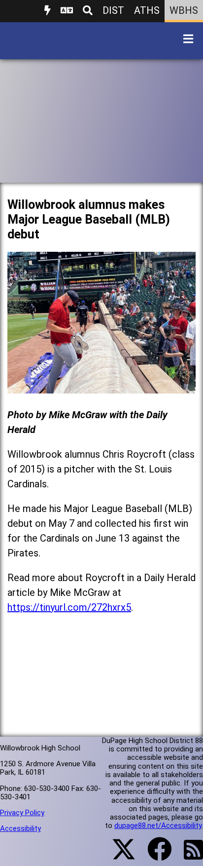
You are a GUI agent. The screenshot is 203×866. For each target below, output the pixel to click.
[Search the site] (88, 11)
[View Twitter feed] (118, 855)
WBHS (183, 10)
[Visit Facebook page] (153, 855)
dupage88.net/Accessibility (158, 825)
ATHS (147, 10)
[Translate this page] (67, 11)
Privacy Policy (22, 812)
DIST (113, 10)
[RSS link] (188, 855)
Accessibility (20, 828)
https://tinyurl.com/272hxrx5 (69, 607)
